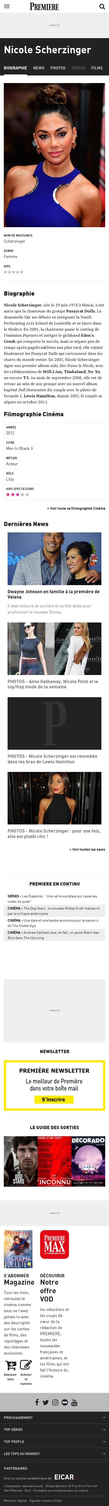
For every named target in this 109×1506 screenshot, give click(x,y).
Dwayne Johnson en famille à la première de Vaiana (54, 594)
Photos (57, 67)
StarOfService (13, 1490)
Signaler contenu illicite (45, 1500)
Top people (14, 1442)
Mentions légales (15, 1500)
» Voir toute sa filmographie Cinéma (76, 508)
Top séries (13, 1429)
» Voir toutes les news (87, 849)
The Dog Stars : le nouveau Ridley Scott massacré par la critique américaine (54, 911)
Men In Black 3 (19, 448)
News (38, 67)
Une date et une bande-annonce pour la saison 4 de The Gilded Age (53, 923)
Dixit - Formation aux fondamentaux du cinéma (56, 1490)
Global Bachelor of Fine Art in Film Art (71, 1486)
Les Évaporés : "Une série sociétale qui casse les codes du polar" (52, 898)
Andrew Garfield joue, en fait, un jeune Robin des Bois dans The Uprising (53, 935)
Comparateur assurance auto (23, 1486)
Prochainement (18, 1418)
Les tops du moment (22, 1454)
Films (97, 67)
